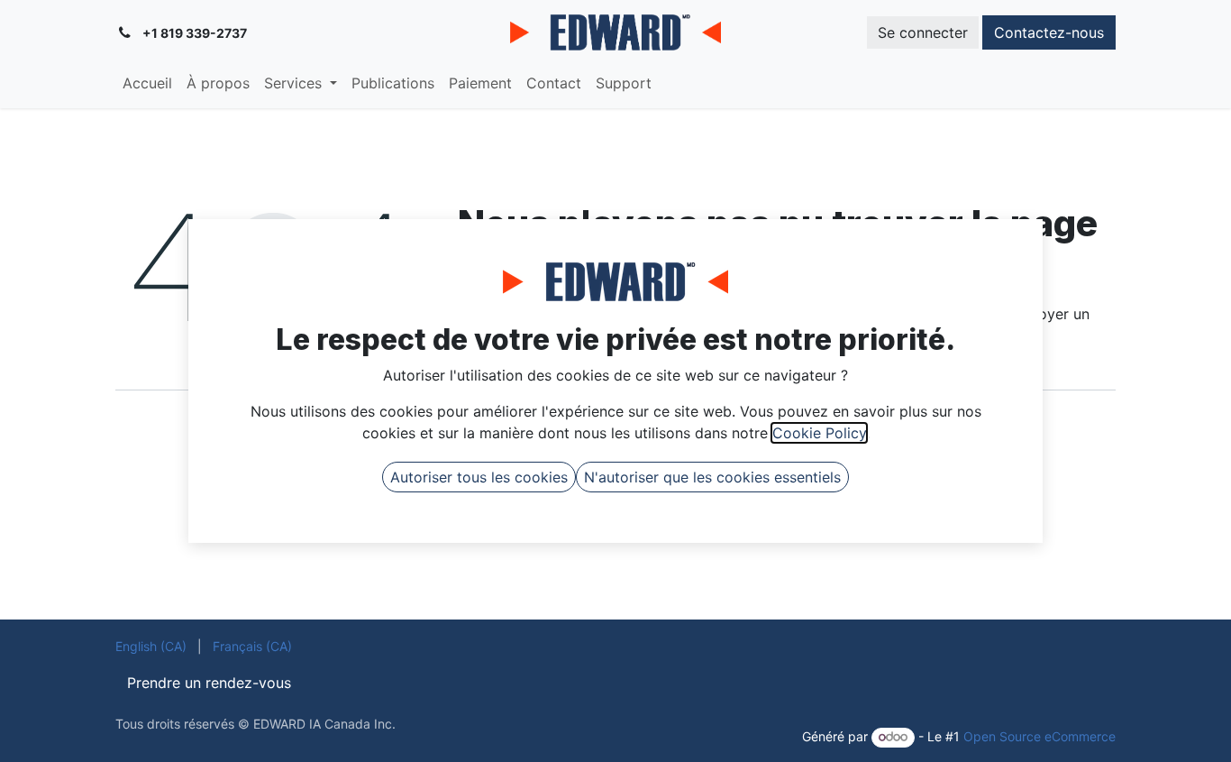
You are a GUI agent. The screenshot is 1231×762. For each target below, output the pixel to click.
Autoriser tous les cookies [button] (479, 477)
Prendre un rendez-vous (209, 683)
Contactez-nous (1049, 32)
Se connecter (923, 32)
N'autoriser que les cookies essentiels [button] (712, 477)
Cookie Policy (819, 433)
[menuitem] (147, 83)
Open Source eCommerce (1039, 736)
